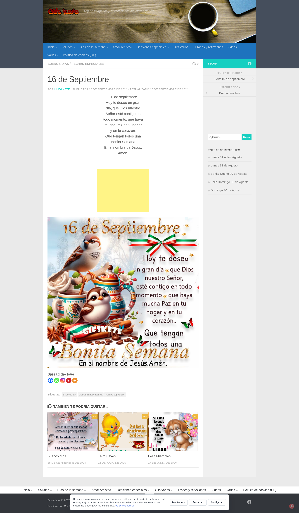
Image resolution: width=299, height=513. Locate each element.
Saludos (67, 47)
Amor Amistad (122, 47)
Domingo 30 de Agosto (226, 190)
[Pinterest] (68, 380)
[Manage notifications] (291, 506)
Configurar (217, 502)
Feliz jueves (107, 456)
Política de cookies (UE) (79, 55)
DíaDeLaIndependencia (90, 394)
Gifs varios (180, 47)
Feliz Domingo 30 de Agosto (230, 182)
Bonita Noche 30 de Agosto (229, 173)
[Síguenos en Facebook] (250, 63)
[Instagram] (62, 380)
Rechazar (198, 502)
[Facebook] (50, 380)
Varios (51, 55)
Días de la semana (93, 47)
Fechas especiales (88, 63)
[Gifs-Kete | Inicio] (63, 11)
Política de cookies (124, 505)
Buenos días (58, 63)
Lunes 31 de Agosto (224, 165)
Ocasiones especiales (151, 47)
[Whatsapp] (56, 380)
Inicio (51, 47)
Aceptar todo (178, 502)
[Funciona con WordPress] (65, 506)
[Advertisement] (123, 190)
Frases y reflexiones (209, 47)
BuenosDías (69, 394)
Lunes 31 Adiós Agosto (226, 157)
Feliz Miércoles (159, 456)
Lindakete (62, 89)
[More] (75, 380)
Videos (232, 47)
